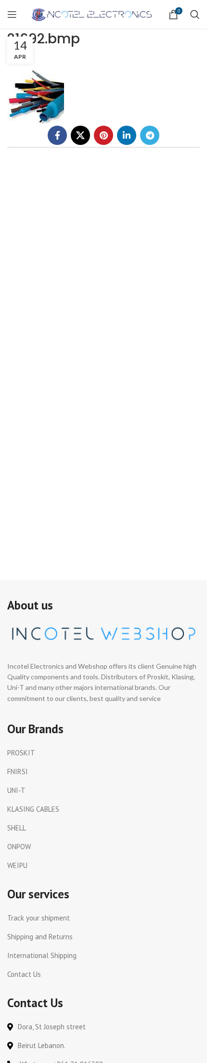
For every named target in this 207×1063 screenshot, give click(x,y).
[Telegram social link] (149, 135)
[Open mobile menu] (12, 14)
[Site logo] (92, 14)
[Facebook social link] (57, 135)
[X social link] (80, 135)
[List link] (103, 753)
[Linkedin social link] (126, 135)
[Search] (195, 14)
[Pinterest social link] (103, 135)
